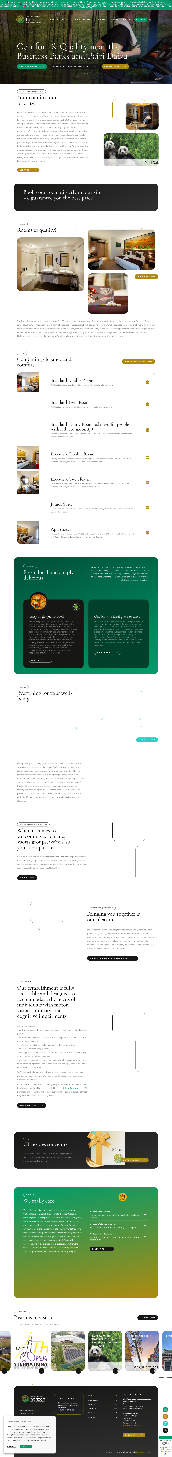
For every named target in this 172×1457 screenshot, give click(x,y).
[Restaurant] (165, 1416)
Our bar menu (104, 652)
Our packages (111, 66)
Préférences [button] (11, 1446)
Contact (92, 1417)
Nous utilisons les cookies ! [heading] (19, 1421)
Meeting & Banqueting (95, 20)
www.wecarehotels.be (132, 1425)
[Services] (165, 1430)
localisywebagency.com (144, 1452)
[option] (105, 1351)
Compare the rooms (134, 362)
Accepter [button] (26, 1446)
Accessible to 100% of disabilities (71, 66)
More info (36, 660)
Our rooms (142, 277)
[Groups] (165, 1423)
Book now (130, 1435)
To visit (144, 1318)
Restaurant (63, 20)
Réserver (140, 20)
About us (126, 20)
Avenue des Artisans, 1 (28, 1411)
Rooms (51, 20)
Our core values (28, 66)
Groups (76, 20)
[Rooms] (165, 1409)
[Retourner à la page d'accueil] (29, 20)
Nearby (91, 1413)
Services (114, 20)
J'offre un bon (131, 1160)
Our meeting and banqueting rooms (109, 958)
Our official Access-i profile (76, 1088)
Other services (28, 1105)
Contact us (98, 1249)
